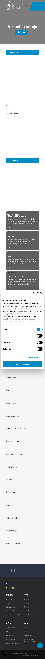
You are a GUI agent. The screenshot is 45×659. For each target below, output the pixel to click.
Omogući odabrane (22, 364)
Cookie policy (28, 635)
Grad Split (9, 599)
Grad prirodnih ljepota (13, 643)
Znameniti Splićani (12, 611)
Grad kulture (10, 635)
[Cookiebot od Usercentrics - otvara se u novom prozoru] (33, 293)
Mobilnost (27, 607)
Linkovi (26, 627)
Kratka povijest (10, 607)
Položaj (8, 603)
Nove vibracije (35, 655)
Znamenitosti (10, 627)
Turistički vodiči (28, 615)
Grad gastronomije (12, 639)
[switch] (40, 336)
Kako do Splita (28, 599)
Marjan (11, 236)
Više (9, 227)
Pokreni (21, 32)
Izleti (7, 631)
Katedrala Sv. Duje (15, 276)
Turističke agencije (30, 611)
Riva (9, 256)
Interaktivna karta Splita (13, 615)
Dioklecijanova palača (17, 216)
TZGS (25, 631)
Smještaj (26, 603)
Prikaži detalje (33, 357)
